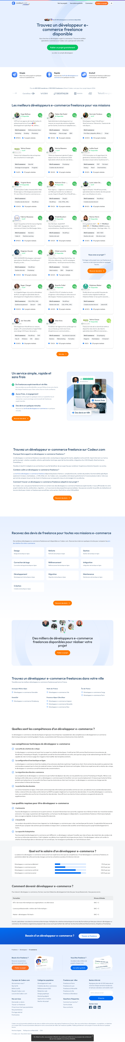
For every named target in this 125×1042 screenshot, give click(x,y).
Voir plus (61, 354)
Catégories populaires (46, 980)
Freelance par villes (70, 980)
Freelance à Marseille (70, 988)
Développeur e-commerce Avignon (60, 701)
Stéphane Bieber (95, 285)
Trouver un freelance (89, 936)
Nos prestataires (17, 1010)
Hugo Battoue (25, 114)
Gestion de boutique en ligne (91, 553)
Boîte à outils (16, 988)
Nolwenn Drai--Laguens (60, 183)
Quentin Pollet (60, 285)
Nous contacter (68, 1007)
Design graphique (43, 993)
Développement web (44, 983)
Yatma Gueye (25, 148)
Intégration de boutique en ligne (92, 565)
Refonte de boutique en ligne (56, 553)
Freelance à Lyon (68, 986)
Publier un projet (101, 3)
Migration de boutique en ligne (57, 577)
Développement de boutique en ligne (24, 577)
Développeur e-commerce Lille (59, 692)
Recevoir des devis (97, 271)
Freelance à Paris (69, 983)
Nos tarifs (15, 986)
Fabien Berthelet (61, 114)
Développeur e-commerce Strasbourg (26, 701)
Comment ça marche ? (70, 1002)
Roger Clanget (26, 285)
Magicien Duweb (27, 251)
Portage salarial (17, 1012)
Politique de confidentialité (30, 1030)
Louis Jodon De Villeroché (94, 183)
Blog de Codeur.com (18, 991)
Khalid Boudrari (60, 217)
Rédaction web (42, 991)
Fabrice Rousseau (27, 217)
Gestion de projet (43, 1001)
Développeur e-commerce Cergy (94, 692)
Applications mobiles (44, 999)
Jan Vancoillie (26, 321)
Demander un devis (18, 1002)
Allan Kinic (59, 321)
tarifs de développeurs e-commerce (35, 408)
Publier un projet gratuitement (62, 47)
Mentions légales (16, 1030)
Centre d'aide (67, 1004)
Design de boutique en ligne (22, 553)
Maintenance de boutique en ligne (92, 577)
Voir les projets (62, 3)
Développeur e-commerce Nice (59, 707)
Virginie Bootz (26, 183)
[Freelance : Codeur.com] (21, 3)
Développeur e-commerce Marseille (60, 704)
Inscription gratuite (76, 3)
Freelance (15, 950)
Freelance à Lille (68, 991)
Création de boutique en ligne (22, 589)
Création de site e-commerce (47, 986)
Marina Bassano (61, 148)
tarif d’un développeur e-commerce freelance (30, 474)
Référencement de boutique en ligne (58, 565)
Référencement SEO (44, 988)
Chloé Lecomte (60, 251)
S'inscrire (101, 998)
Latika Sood (93, 148)
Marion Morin (94, 217)
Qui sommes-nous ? (18, 983)
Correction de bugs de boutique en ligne (25, 565)
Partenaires (15, 1015)
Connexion (89, 3)
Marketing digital (43, 996)
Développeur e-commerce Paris (94, 695)
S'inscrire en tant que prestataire (22, 1007)
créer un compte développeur (63, 53)
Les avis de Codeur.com (19, 993)
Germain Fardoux (95, 114)
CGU (41, 1030)
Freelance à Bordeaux (70, 993)
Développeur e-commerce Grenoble (26, 692)
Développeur (23, 950)
